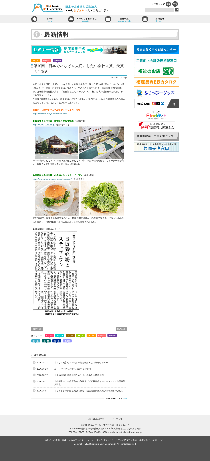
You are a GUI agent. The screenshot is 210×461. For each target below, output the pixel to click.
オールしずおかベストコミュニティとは (86, 19)
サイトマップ (116, 419)
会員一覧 (123, 19)
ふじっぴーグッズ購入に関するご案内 (72, 369)
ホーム (49, 19)
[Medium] (168, 6)
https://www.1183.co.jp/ (44, 124)
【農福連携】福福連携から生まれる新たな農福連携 (79, 375)
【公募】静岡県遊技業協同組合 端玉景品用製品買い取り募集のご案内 (88, 390)
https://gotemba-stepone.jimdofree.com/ (52, 179)
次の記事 (121, 329)
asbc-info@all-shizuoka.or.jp (128, 432)
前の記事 (37, 329)
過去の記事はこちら (116, 398)
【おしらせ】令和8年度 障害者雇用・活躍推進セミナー (81, 362)
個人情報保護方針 (96, 419)
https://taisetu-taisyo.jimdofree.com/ (50, 113)
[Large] (175, 6)
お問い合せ (160, 19)
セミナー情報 (79, 50)
